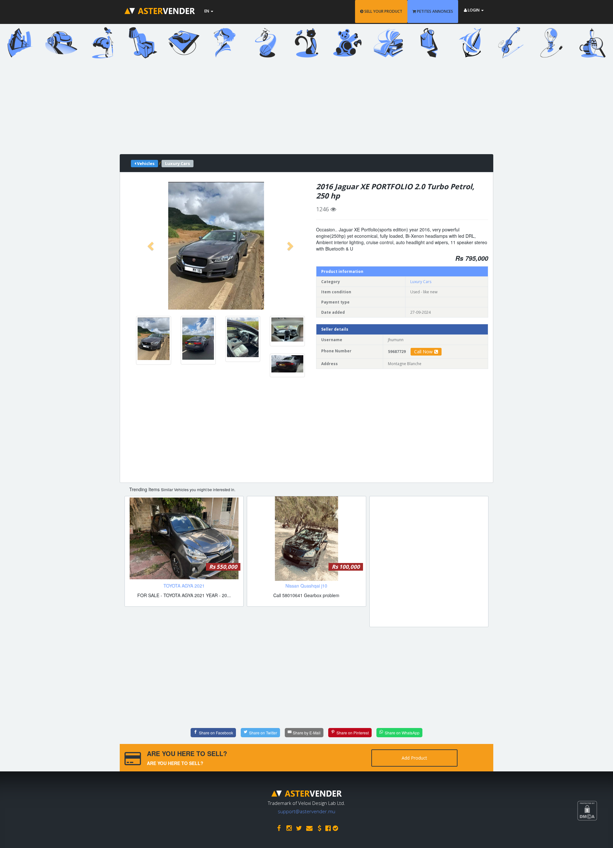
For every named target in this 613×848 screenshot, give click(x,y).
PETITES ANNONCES (434, 11)
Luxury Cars (420, 281)
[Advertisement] (301, 109)
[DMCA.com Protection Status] (595, 834)
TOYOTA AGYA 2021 (184, 585)
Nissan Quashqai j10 (306, 585)
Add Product (414, 758)
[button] (151, 246)
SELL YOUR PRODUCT (382, 11)
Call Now (423, 352)
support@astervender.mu (306, 811)
